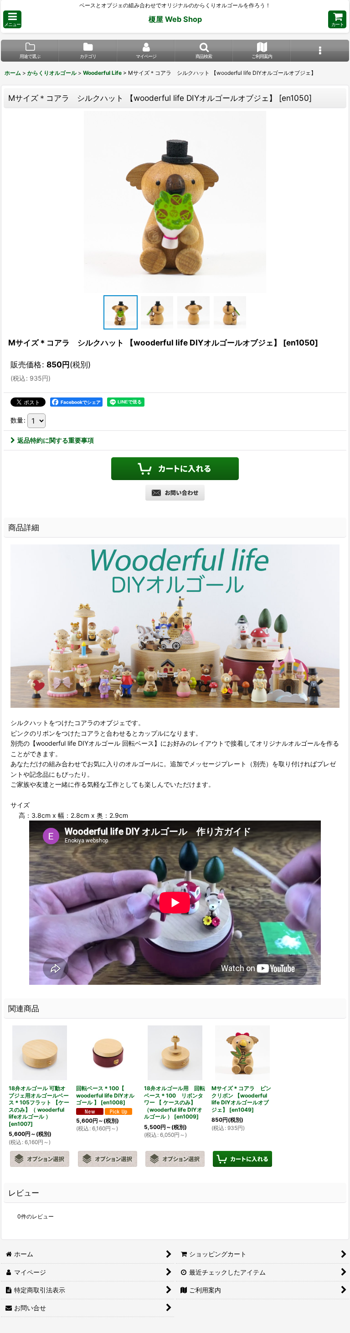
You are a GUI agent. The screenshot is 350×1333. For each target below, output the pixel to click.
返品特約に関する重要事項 (55, 440)
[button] (12, 19)
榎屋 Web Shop (175, 19)
